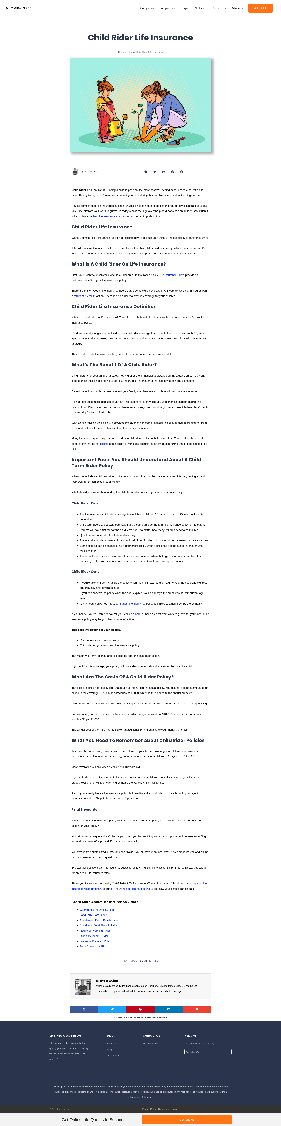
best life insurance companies (111, 216)
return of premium (84, 296)
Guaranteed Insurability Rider (97, 909)
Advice (235, 8)
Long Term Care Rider (93, 915)
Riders (130, 52)
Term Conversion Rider (94, 946)
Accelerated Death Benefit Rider (99, 920)
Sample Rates (168, 8)
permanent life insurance (130, 603)
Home (121, 52)
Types (185, 8)
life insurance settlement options (130, 888)
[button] (260, 8)
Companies (147, 8)
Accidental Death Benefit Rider (98, 925)
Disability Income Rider (94, 935)
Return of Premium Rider (95, 930)
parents (103, 443)
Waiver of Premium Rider (95, 941)
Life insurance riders (172, 275)
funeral (137, 614)
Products (217, 8)
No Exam (200, 8)
